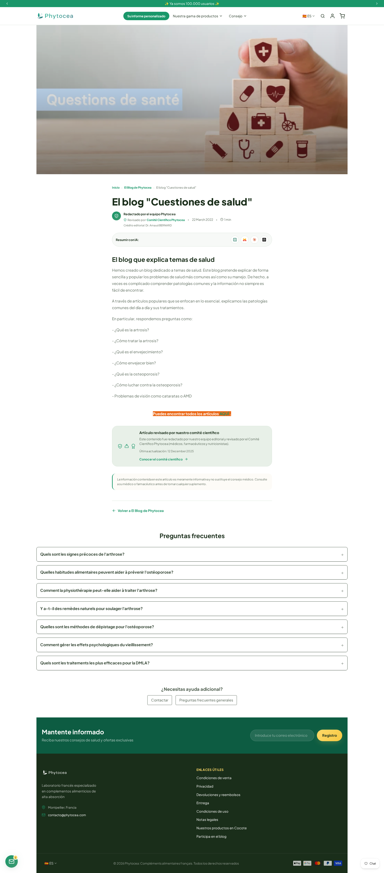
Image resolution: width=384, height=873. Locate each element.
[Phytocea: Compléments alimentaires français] (55, 16)
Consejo (235, 16)
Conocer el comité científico (161, 459)
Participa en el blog (211, 836)
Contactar (159, 700)
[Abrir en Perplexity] (264, 240)
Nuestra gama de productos (195, 16)
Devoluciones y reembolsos (218, 794)
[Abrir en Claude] (254, 240)
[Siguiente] (376, 3)
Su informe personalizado (146, 16)
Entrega (202, 803)
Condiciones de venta (214, 778)
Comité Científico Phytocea (166, 220)
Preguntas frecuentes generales (206, 700)
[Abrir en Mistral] (245, 240)
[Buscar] (322, 16)
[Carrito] (342, 16)
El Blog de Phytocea (138, 187)
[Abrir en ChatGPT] (235, 240)
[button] (192, 554)
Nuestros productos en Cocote (221, 828)
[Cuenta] (332, 16)
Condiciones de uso (212, 811)
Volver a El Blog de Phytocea (141, 510)
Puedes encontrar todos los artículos (186, 413)
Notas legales (207, 819)
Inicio (116, 187)
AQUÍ (224, 413)
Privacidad (204, 786)
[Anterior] (7, 3)
